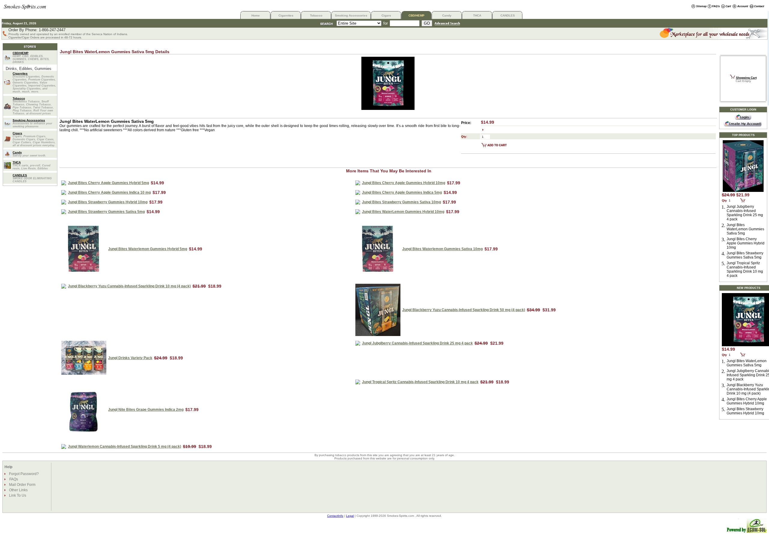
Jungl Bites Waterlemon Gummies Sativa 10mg (442, 249)
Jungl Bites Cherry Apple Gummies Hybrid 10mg (403, 183)
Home (255, 15)
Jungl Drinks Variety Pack (130, 358)
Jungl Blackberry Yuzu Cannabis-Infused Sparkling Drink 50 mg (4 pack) (463, 310)
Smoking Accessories (351, 15)
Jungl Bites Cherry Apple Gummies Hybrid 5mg (108, 183)
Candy (446, 15)
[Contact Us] (757, 6)
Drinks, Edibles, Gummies (28, 68)
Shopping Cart (746, 77)
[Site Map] (699, 6)
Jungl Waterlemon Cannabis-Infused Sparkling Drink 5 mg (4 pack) (124, 446)
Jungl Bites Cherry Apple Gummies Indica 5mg (402, 192)
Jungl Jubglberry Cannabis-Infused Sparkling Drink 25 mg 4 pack (417, 343)
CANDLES (507, 15)
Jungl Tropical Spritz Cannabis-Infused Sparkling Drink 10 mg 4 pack (420, 382)
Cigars (386, 15)
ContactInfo (335, 515)
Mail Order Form (21, 485)
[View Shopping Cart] (726, 6)
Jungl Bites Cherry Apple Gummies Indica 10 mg (109, 192)
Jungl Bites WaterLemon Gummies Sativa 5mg (745, 229)
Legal (350, 515)
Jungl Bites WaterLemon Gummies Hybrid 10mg (403, 212)
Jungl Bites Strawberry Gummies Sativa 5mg (106, 212)
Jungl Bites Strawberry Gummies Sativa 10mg (401, 202)
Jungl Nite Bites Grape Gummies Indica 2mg (146, 409)
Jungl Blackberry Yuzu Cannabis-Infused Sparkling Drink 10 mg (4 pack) (129, 286)
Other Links (18, 490)
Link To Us (17, 495)
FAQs (13, 479)
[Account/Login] (740, 6)
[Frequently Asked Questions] (713, 6)
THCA (477, 15)
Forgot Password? (23, 474)
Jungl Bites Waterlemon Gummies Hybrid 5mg (147, 249)
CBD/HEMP (416, 15)
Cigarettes (285, 15)
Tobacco (316, 15)
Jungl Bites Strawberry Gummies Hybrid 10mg (107, 202)
